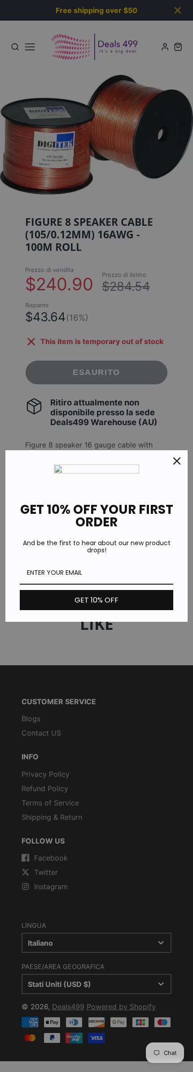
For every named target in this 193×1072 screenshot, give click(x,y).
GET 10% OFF (96, 600)
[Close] (177, 461)
